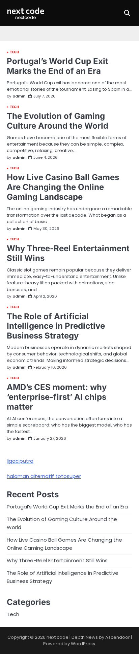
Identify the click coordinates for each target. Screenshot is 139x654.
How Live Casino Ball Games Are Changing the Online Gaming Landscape (63, 187)
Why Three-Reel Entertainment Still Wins (68, 253)
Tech (14, 52)
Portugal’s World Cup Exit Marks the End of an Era (57, 66)
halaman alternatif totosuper (44, 476)
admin (19, 96)
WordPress (83, 643)
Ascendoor (117, 637)
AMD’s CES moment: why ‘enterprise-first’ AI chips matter (57, 397)
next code (25, 10)
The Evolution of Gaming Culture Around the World (57, 121)
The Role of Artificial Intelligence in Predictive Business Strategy (56, 326)
